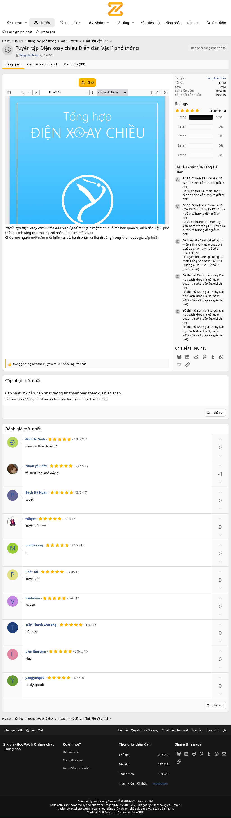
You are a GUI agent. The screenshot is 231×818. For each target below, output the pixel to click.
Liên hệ (123, 730)
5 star (182, 117)
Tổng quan (13, 64)
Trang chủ (212, 730)
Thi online (72, 22)
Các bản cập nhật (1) (43, 64)
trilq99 (30, 519)
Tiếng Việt (36, 730)
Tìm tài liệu (47, 32)
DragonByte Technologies (154, 805)
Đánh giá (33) (74, 64)
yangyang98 (34, 678)
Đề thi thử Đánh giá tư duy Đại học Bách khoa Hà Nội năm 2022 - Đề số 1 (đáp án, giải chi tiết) (203, 316)
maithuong (34, 545)
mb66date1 (160, 783)
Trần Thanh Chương (41, 624)
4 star (182, 126)
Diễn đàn (154, 22)
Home (17, 22)
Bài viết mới (71, 752)
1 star (182, 155)
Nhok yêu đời (36, 466)
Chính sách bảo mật (175, 730)
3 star (182, 136)
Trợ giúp (197, 730)
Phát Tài (31, 572)
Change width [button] (13, 730)
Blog (125, 22)
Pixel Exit (76, 809)
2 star (182, 145)
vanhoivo (32, 598)
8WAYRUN (137, 812)
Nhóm (99, 22)
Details (176, 805)
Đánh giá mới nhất (19, 32)
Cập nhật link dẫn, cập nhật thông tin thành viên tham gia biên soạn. (63, 393)
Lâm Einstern (35, 651)
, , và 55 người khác (49, 364)
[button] (25, 22)
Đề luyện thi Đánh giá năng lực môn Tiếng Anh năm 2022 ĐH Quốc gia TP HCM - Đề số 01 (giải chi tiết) (203, 246)
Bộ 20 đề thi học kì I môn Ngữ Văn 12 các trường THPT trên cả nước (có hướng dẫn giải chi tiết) (204, 211)
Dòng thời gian (73, 760)
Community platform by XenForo (115, 801)
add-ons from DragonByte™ (103, 805)
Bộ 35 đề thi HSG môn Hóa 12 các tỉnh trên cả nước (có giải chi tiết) (204, 182)
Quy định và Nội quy (144, 730)
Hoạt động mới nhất (76, 768)
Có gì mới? (72, 744)
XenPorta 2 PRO (97, 812)
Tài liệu (44, 22)
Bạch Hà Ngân (36, 492)
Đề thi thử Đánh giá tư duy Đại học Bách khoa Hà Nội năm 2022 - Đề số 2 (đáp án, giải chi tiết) (203, 281)
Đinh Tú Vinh (35, 439)
